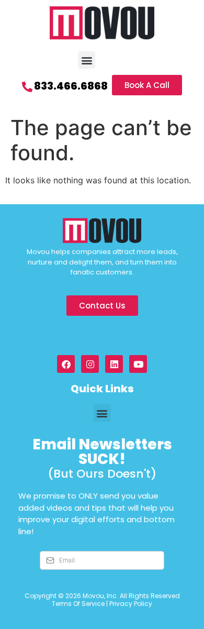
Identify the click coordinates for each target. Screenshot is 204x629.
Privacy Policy (130, 603)
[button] (86, 60)
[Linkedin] (114, 364)
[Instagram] (90, 364)
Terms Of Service (78, 603)
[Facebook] (66, 364)
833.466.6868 (71, 86)
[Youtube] (138, 364)
